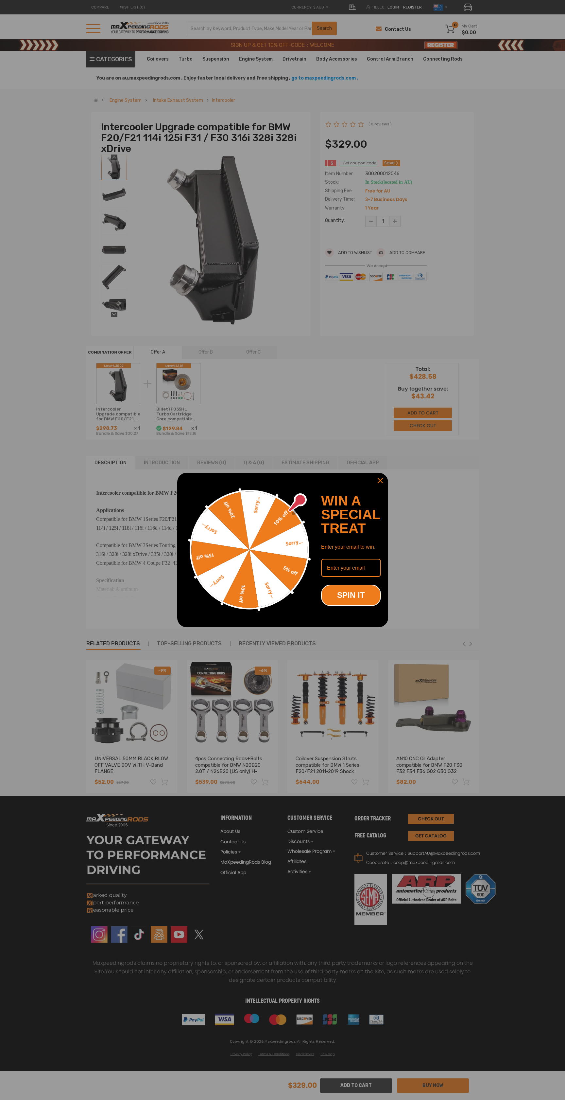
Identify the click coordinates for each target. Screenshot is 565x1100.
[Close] (380, 480)
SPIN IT (351, 595)
